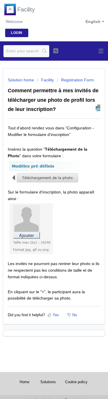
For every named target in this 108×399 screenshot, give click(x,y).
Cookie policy (76, 382)
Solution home (21, 80)
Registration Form (77, 80)
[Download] (43, 197)
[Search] (44, 51)
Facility (47, 80)
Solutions (48, 382)
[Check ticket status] (55, 50)
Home (24, 382)
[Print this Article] (98, 108)
